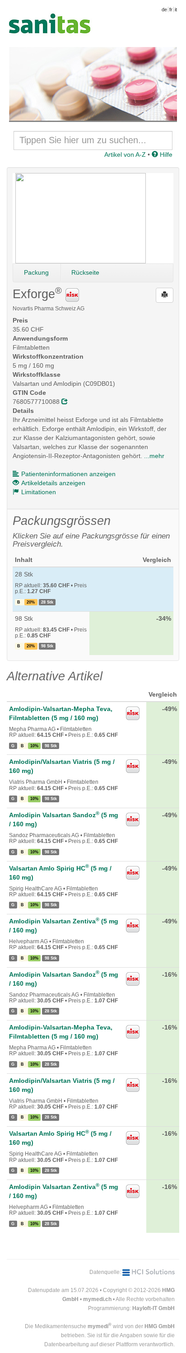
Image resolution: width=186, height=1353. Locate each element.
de (164, 9)
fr (170, 9)
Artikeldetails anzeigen (53, 483)
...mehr (154, 455)
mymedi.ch (97, 1299)
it (176, 9)
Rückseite (85, 272)
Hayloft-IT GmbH (153, 1308)
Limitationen (38, 492)
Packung (36, 272)
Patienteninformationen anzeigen (68, 474)
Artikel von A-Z (125, 154)
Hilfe (165, 154)
